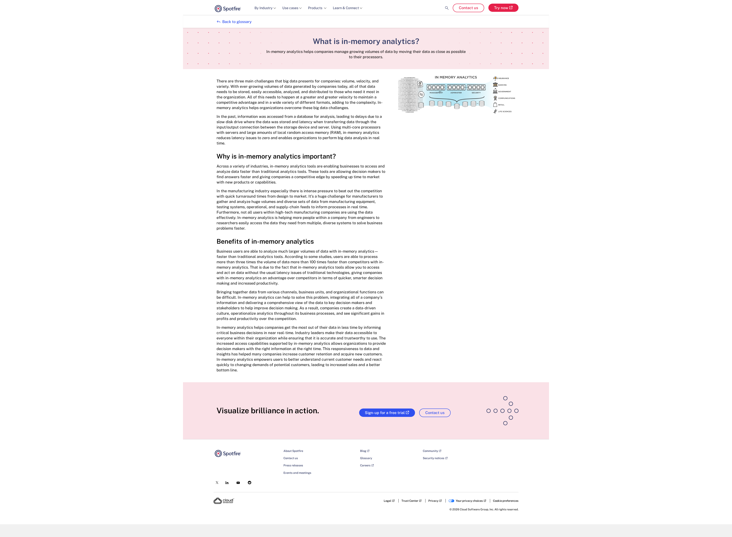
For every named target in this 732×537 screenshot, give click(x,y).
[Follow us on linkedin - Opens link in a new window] (226, 481)
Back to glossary (234, 21)
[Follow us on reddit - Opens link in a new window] (248, 481)
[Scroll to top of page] (722, 526)
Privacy (433, 500)
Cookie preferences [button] (505, 500)
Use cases (290, 8)
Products (315, 8)
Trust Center (409, 500)
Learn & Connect (346, 8)
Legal (387, 500)
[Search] (447, 5)
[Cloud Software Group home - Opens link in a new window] (224, 500)
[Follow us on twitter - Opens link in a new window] (216, 481)
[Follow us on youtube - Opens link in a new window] (237, 481)
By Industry (263, 8)
